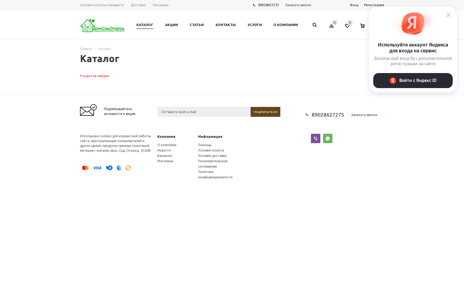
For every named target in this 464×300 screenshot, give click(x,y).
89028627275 (268, 5)
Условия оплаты (211, 150)
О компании (166, 145)
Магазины (165, 161)
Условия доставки (212, 155)
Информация (210, 136)
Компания (166, 136)
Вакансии (164, 155)
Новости (164, 150)
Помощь (204, 145)
